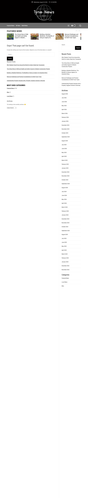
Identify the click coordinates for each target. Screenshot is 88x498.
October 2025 (65, 133)
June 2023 (64, 242)
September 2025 (66, 136)
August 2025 (65, 140)
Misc (8, 92)
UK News (18, 25)
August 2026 (65, 94)
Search (63, 44)
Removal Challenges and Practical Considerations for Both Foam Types (48, 35)
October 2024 (65, 179)
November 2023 (65, 222)
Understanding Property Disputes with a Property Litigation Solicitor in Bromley (72, 36)
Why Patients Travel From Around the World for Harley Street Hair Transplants (25, 65)
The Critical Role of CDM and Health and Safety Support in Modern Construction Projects (28, 69)
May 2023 (64, 246)
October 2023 (65, 226)
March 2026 (65, 113)
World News (25, 25)
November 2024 (65, 176)
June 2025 (64, 148)
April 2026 (64, 109)
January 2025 (65, 168)
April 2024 (64, 203)
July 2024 (64, 191)
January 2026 (65, 121)
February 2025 (65, 164)
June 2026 (64, 101)
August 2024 (65, 187)
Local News (10, 96)
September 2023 (66, 230)
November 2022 (65, 269)
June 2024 (64, 195)
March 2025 (65, 160)
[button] (79, 31)
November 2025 (65, 129)
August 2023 (65, 234)
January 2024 (65, 215)
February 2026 (65, 117)
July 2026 (64, 97)
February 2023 (65, 258)
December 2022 (65, 265)
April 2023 (64, 250)
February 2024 (65, 211)
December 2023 (65, 219)
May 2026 (64, 105)
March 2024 (65, 207)
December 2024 (65, 172)
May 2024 (64, 199)
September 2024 (66, 183)
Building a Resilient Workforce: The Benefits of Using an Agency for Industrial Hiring (23, 36)
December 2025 (65, 125)
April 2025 (64, 156)
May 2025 (64, 152)
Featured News (10, 25)
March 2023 (65, 254)
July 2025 (64, 144)
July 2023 (64, 238)
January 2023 (65, 261)
